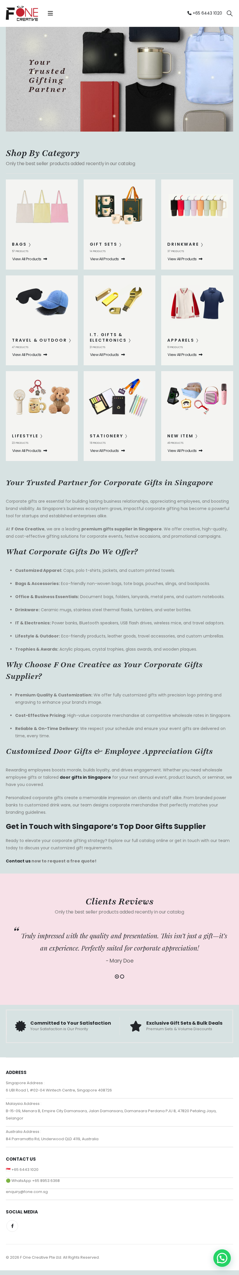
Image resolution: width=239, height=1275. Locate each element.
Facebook (12, 1226)
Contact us (18, 861)
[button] (50, 13)
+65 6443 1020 (206, 13)
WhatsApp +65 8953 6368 (35, 1180)
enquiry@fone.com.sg (27, 1191)
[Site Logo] (22, 13)
